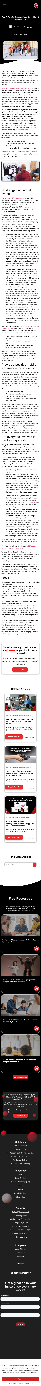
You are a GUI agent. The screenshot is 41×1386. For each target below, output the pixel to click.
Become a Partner (20, 1272)
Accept (20, 1379)
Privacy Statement (24, 1383)
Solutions (20, 1142)
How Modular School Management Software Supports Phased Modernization (20, 823)
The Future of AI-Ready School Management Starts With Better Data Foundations (19, 773)
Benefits (20, 1208)
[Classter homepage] (36, 5)
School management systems (21, 715)
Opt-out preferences (12, 1383)
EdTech (29, 27)
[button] (38, 1361)
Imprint (32, 1383)
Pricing (20, 1263)
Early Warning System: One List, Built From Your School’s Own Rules (19, 721)
